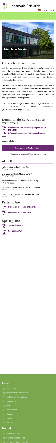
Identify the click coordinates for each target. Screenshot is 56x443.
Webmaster (11, 388)
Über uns (9, 414)
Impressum (11, 401)
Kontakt (9, 418)
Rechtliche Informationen (16, 397)
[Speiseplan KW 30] (4, 226)
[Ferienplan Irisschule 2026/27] (4, 213)
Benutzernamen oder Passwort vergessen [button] (28, 154)
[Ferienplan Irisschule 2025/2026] (4, 208)
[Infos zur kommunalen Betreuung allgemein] (4, 134)
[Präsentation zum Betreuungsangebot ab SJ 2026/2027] (4, 129)
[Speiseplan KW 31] (4, 232)
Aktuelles (10, 422)
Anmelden (49, 10)
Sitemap (9, 405)
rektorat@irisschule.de (15, 438)
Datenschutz (11, 410)
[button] (39, 10)
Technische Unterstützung (17, 393)
